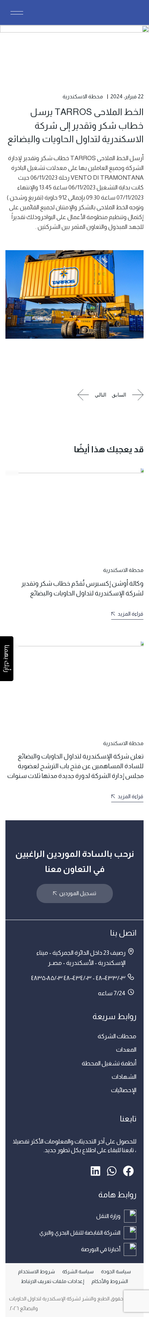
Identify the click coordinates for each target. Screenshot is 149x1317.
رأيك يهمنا (6, 658)
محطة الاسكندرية (83, 96)
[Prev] (128, 395)
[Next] (91, 395)
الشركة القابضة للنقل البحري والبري (79, 1233)
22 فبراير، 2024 (127, 96)
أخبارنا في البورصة (100, 1249)
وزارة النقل (108, 1216)
